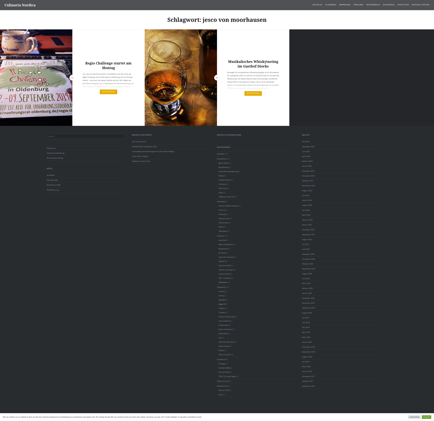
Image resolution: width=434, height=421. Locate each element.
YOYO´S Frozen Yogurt (227, 376)
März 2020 (306, 283)
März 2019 (306, 337)
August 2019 (307, 313)
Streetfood (403, 5)
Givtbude (222, 214)
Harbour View (224, 218)
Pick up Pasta (224, 372)
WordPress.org (53, 190)
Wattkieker (223, 282)
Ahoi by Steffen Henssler (228, 206)
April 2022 (306, 215)
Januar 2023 (307, 200)
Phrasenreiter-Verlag (55, 158)
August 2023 (307, 191)
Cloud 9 (222, 210)
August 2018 (307, 357)
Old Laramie (223, 223)
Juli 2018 (305, 362)
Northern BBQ (224, 368)
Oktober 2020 (307, 264)
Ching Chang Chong (226, 317)
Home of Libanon (225, 329)
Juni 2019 (306, 323)
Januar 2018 (307, 371)
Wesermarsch (373, 5)
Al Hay (221, 296)
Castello (222, 312)
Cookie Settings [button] (414, 417)
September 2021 (308, 235)
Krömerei (222, 184)
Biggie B (222, 304)
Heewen (222, 261)
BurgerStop (223, 249)
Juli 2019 (305, 318)
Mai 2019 (306, 327)
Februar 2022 (307, 220)
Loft (220, 338)
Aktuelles (317, 5)
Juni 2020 (306, 279)
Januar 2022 (307, 225)
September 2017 (308, 386)
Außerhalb (388, 5)
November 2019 (308, 303)
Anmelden (51, 175)
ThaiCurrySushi (225, 355)
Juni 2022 (306, 210)
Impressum (51, 148)
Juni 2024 (306, 151)
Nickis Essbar (224, 346)
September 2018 (308, 352)
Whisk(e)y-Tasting (420, 5)
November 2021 (308, 230)
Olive (221, 193)
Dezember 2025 (308, 147)
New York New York (226, 342)
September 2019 (308, 308)
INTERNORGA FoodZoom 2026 (144, 147)
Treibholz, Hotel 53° (226, 197)
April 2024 (306, 156)
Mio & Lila (223, 188)
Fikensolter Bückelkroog (228, 171)
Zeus (220, 395)
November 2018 (308, 347)
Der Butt (222, 253)
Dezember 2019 (308, 298)
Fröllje (221, 176)
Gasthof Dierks (225, 180)
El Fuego (222, 364)
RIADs (221, 227)
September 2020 (308, 269)
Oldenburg (330, 5)
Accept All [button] (426, 417)
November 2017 (308, 376)
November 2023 (308, 176)
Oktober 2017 (307, 381)
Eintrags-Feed (52, 180)
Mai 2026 (306, 142)
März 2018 (306, 367)
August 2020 (307, 274)
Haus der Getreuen (226, 257)
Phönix (221, 350)
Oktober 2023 (307, 181)
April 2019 (306, 332)
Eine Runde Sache (139, 142)
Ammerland (345, 5)
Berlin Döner (224, 163)
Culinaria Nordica (20, 5)
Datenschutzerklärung (55, 153)
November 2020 (308, 259)
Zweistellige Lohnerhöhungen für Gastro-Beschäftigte (153, 151)
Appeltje (222, 300)
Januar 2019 (307, 342)
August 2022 (307, 205)
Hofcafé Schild (224, 266)
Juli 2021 (305, 244)
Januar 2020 (307, 293)
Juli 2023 (305, 195)
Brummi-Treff (224, 390)
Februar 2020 (307, 288)
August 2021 (307, 239)
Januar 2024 (307, 166)
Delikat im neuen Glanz (141, 161)
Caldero (222, 308)
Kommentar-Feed (53, 185)
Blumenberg (223, 167)
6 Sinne (221, 291)
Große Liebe (223, 325)
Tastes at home (223, 381)
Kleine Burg (223, 333)
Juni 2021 (306, 249)
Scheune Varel (224, 274)
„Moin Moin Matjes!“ (140, 156)
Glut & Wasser (224, 321)
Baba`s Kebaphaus (226, 244)
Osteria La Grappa (226, 270)
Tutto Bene (223, 231)
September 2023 (308, 186)
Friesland (358, 5)
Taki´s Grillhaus (225, 278)
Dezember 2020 (308, 254)
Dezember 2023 (308, 171)
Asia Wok (222, 240)
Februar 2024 (307, 161)
